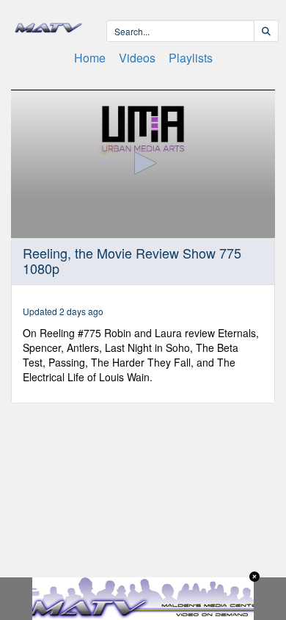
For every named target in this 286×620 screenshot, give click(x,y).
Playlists (191, 57)
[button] (143, 163)
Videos (137, 57)
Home (90, 57)
